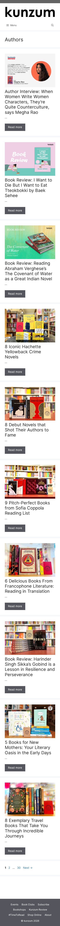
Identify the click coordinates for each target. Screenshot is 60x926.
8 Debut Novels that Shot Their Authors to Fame (27, 430)
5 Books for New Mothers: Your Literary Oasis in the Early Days (28, 747)
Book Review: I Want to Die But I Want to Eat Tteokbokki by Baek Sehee (28, 187)
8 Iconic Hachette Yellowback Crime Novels (23, 352)
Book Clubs (28, 904)
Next (27, 867)
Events (14, 904)
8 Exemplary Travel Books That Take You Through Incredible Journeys (26, 828)
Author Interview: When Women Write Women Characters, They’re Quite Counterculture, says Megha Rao (29, 102)
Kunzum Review (38, 909)
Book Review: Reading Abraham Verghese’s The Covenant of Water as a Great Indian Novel (28, 271)
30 (19, 867)
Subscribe (43, 904)
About (48, 914)
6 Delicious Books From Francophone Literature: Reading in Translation (29, 586)
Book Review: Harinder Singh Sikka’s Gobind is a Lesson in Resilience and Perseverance (30, 666)
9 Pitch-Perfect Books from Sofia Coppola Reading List (27, 508)
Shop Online (34, 914)
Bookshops (19, 909)
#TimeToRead (16, 914)
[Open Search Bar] (52, 25)
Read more (15, 127)
